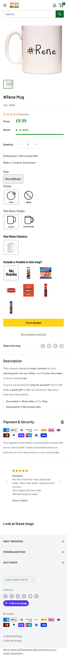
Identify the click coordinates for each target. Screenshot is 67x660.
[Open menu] (5, 5)
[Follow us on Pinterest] (24, 596)
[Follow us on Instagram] (18, 596)
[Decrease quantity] (19, 144)
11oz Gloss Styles (14, 211)
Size (6, 171)
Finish (7, 186)
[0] (61, 5)
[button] (11, 114)
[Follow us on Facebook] (5, 596)
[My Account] (54, 5)
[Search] (60, 14)
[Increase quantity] (36, 144)
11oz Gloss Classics (15, 236)
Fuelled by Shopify (12, 640)
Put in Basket (33, 322)
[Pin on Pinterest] (49, 345)
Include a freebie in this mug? (22, 262)
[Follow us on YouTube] (30, 596)
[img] (34, 470)
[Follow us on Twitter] (11, 596)
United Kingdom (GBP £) (16, 579)
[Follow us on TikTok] (36, 596)
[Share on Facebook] (43, 345)
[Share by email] (61, 345)
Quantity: (8, 144)
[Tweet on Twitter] (55, 345)
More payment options (33, 334)
